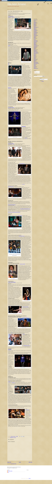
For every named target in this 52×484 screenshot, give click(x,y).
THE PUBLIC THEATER (11, 107)
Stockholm (35, 66)
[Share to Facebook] (23, 436)
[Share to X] (22, 436)
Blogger (30, 478)
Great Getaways (36, 45)
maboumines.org (20, 215)
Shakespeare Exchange (27, 345)
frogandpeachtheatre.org (25, 317)
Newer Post (9, 462)
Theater (15, 437)
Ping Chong (13, 382)
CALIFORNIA (35, 30)
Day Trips (35, 38)
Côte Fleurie (35, 33)
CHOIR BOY (9, 349)
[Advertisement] (38, 13)
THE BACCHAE (23, 126)
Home (20, 462)
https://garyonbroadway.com (11, 204)
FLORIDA (35, 42)
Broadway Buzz (12, 437)
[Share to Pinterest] (24, 436)
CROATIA (35, 34)
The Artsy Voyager (16, 3)
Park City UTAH (35, 62)
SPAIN (34, 65)
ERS (29, 414)
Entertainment (35, 40)
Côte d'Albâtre (35, 32)
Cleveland (35, 31)
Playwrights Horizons (11, 186)
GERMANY (35, 44)
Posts (35, 71)
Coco (11, 278)
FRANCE (35, 43)
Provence (35, 64)
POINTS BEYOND (36, 63)
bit (11, 332)
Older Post (30, 462)
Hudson (9, 45)
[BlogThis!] (21, 436)
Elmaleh (14, 278)
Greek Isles (35, 46)
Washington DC (35, 68)
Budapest (35, 29)
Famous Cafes (35, 41)
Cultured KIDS (35, 35)
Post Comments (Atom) (13, 463)
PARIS (34, 61)
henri (8, 472)
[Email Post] (19, 436)
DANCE (35, 37)
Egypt (34, 39)
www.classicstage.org (22, 163)
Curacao (35, 36)
